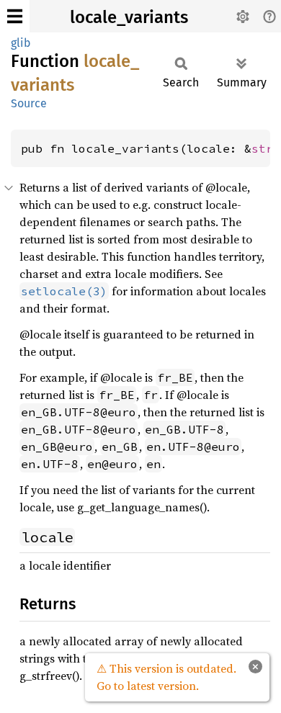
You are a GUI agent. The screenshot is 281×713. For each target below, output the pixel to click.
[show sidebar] (15, 16)
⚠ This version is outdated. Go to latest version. (166, 677)
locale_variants (129, 17)
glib (21, 43)
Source (29, 103)
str (262, 148)
